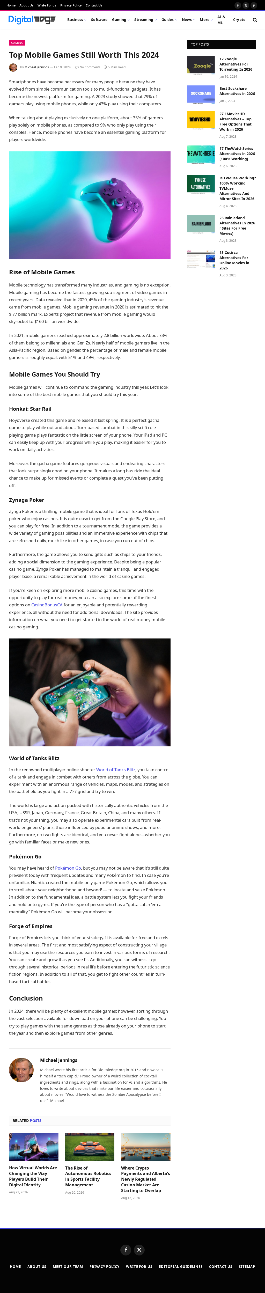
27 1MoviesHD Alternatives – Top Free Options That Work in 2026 (235, 121)
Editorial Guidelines (181, 1266)
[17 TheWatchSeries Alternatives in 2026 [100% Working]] (201, 154)
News (187, 19)
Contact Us (94, 5)
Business (75, 19)
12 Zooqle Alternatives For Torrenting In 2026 (235, 64)
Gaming (119, 19)
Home (11, 5)
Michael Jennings (37, 67)
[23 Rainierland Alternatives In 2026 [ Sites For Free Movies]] (201, 224)
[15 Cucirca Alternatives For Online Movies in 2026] (201, 258)
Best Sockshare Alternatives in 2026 (237, 91)
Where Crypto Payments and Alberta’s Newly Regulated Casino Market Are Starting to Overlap (145, 1179)
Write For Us (139, 1266)
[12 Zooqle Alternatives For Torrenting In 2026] (201, 65)
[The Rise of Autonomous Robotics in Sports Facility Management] (90, 1147)
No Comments (90, 67)
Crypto (239, 19)
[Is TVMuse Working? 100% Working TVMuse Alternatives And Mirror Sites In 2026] (201, 184)
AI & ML (221, 19)
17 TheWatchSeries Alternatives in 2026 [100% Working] (237, 153)
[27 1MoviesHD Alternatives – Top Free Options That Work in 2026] (201, 120)
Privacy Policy (71, 5)
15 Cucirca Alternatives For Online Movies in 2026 (234, 260)
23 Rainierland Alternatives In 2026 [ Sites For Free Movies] (237, 225)
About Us (26, 5)
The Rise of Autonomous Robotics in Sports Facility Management (88, 1176)
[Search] (254, 20)
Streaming (143, 19)
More (204, 19)
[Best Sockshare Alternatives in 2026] (201, 94)
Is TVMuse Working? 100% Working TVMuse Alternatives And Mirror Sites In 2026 (237, 188)
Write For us (47, 5)
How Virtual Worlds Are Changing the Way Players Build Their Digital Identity (33, 1176)
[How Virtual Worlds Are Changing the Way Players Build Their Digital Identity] (33, 1147)
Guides (167, 19)
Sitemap (247, 1266)
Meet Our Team (68, 1266)
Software (99, 19)
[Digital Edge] (32, 20)
